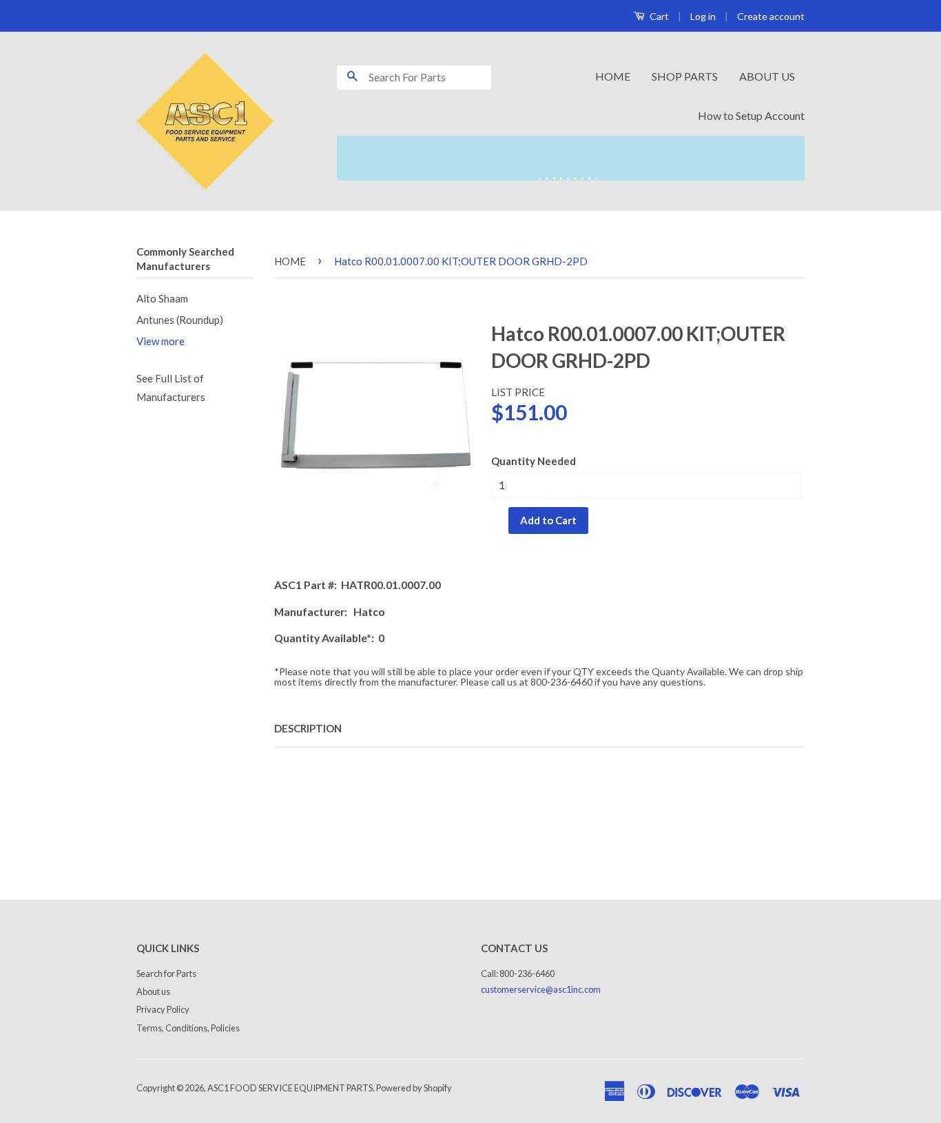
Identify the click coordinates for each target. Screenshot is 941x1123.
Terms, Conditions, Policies (188, 1027)
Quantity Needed (533, 461)
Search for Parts (166, 973)
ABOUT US (767, 76)
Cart (658, 16)
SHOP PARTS (685, 76)
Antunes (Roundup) (179, 319)
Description (308, 728)
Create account (771, 16)
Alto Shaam (162, 298)
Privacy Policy (162, 1009)
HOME (612, 76)
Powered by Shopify (414, 1087)
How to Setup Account (751, 115)
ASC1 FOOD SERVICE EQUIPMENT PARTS (290, 1087)
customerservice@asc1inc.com (541, 989)
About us (153, 991)
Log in (703, 16)
